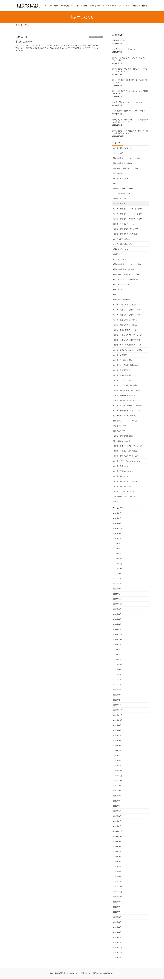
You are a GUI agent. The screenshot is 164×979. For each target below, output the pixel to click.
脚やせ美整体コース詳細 (122, 163)
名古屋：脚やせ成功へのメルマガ (125, 229)
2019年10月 (117, 720)
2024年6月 (117, 543)
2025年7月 (117, 518)
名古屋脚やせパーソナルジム (124, 496)
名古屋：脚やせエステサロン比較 (125, 456)
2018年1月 (117, 826)
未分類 (115, 501)
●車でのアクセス (119, 294)
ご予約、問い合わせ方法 (122, 244)
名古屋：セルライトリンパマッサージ (127, 446)
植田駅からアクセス (120, 178)
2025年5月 (117, 523)
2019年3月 (117, 756)
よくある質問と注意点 (121, 239)
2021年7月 (117, 644)
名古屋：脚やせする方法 (122, 486)
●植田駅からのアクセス (122, 289)
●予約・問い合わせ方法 (122, 300)
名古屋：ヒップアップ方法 (123, 380)
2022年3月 (117, 624)
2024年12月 (117, 528)
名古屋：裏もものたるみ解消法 (125, 320)
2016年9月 (117, 902)
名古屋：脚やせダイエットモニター (126, 411)
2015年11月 (117, 952)
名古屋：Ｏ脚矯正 (120, 355)
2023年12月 (117, 559)
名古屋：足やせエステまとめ (124, 491)
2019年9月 (117, 725)
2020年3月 (117, 695)
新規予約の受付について (121, 40)
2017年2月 (117, 877)
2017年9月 (117, 841)
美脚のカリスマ (119, 431)
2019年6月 (117, 740)
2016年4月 (117, 927)
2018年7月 (117, 796)
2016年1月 (117, 942)
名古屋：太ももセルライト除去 (125, 325)
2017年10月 (117, 836)
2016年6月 (117, 917)
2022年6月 (117, 614)
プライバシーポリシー (121, 426)
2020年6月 (117, 680)
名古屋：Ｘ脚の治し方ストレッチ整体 (127, 350)
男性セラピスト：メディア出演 (125, 421)
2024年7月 (117, 538)
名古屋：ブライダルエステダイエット (127, 461)
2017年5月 (117, 861)
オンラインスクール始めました (124, 49)
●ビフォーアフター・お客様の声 (125, 279)
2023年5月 (117, 584)
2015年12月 (117, 947)
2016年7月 (117, 912)
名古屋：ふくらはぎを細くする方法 (126, 340)
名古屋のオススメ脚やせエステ (125, 416)
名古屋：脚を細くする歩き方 (124, 395)
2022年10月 (117, 604)
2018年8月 (117, 791)
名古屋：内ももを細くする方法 (125, 305)
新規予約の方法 (119, 173)
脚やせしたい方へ (120, 199)
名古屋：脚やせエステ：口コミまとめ (127, 214)
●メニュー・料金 (119, 259)
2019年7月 (117, 735)
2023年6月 (117, 579)
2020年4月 (117, 690)
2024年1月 (117, 554)
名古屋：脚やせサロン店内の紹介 (125, 234)
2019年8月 (117, 730)
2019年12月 (117, 710)
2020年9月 (117, 670)
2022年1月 (117, 629)
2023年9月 (117, 574)
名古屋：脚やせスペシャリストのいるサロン (129, 102)
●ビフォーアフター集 (121, 284)
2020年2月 (117, 700)
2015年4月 (117, 957)
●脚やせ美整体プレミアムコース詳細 (127, 264)
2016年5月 (117, 922)
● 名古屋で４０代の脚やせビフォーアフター (129, 111)
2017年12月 (117, 831)
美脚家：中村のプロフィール (124, 224)
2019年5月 (117, 745)
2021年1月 (117, 660)
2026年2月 (117, 513)
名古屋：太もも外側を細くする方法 (126, 310)
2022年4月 (117, 619)
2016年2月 (117, 937)
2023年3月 (117, 589)
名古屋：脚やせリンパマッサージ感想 (127, 219)
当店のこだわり (96, 37)
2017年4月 (117, 867)
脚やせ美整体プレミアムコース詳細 (126, 158)
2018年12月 (117, 771)
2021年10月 (117, 639)
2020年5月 (117, 685)
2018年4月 (117, 811)
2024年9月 (117, 533)
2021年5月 (117, 650)
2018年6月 (117, 801)
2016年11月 (117, 892)
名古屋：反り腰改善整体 (122, 360)
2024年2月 (117, 549)
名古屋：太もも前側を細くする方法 (126, 315)
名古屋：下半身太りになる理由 (125, 451)
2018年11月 (117, 776)
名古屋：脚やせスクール (122, 148)
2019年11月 (117, 715)
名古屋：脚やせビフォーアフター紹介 (127, 209)
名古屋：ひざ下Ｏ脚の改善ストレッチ (127, 345)
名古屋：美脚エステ (120, 466)
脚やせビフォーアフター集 (123, 188)
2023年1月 (117, 594)
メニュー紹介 (118, 153)
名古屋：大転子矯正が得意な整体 (125, 365)
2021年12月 (117, 634)
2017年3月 (117, 872)
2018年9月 (117, 786)
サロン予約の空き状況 (121, 194)
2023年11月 (117, 564)
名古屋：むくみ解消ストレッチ (125, 330)
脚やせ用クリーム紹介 (121, 441)
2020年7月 (117, 675)
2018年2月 (117, 821)
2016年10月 (117, 897)
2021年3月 (117, 655)
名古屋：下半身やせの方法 (123, 471)
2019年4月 (117, 750)
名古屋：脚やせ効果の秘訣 (123, 436)
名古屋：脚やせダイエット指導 (125, 481)
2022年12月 (117, 599)
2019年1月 (117, 766)
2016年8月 (117, 907)
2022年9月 (117, 609)
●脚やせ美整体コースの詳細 (123, 269)
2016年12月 (117, 887)
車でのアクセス (119, 183)
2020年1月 (117, 705)
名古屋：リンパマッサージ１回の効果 (127, 406)
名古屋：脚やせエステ (121, 476)
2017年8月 (117, 846)
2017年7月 (117, 851)
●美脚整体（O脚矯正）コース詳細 (126, 274)
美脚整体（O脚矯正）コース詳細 (125, 168)
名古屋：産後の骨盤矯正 (122, 375)
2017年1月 (117, 882)
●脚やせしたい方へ (120, 249)
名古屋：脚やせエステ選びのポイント (127, 400)
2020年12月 (117, 665)
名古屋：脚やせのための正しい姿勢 (126, 390)
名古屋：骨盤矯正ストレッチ (124, 370)
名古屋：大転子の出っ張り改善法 (125, 385)
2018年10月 (117, 781)
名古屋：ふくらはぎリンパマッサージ (127, 335)
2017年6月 (117, 856)
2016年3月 (117, 932)
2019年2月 (117, 761)
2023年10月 (117, 569)
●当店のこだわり (119, 254)
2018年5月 (117, 806)
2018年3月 (117, 816)
